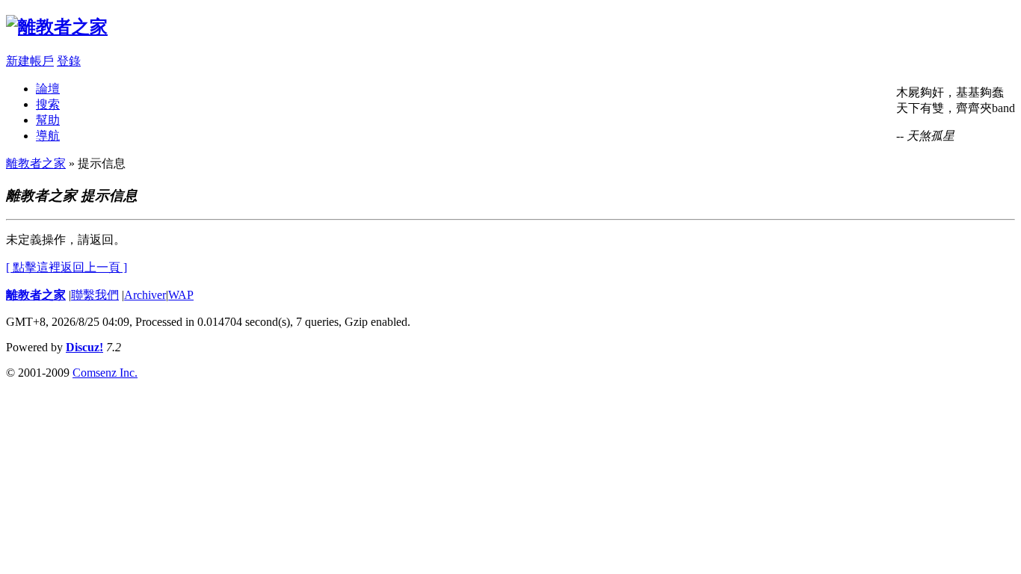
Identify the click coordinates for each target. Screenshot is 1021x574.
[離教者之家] (57, 27)
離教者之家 (36, 163)
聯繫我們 (95, 294)
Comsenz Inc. (105, 372)
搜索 (48, 104)
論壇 (48, 88)
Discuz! (84, 347)
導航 (48, 135)
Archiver (145, 294)
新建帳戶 (30, 61)
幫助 (48, 120)
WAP (181, 294)
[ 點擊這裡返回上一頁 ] (66, 267)
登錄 (69, 61)
